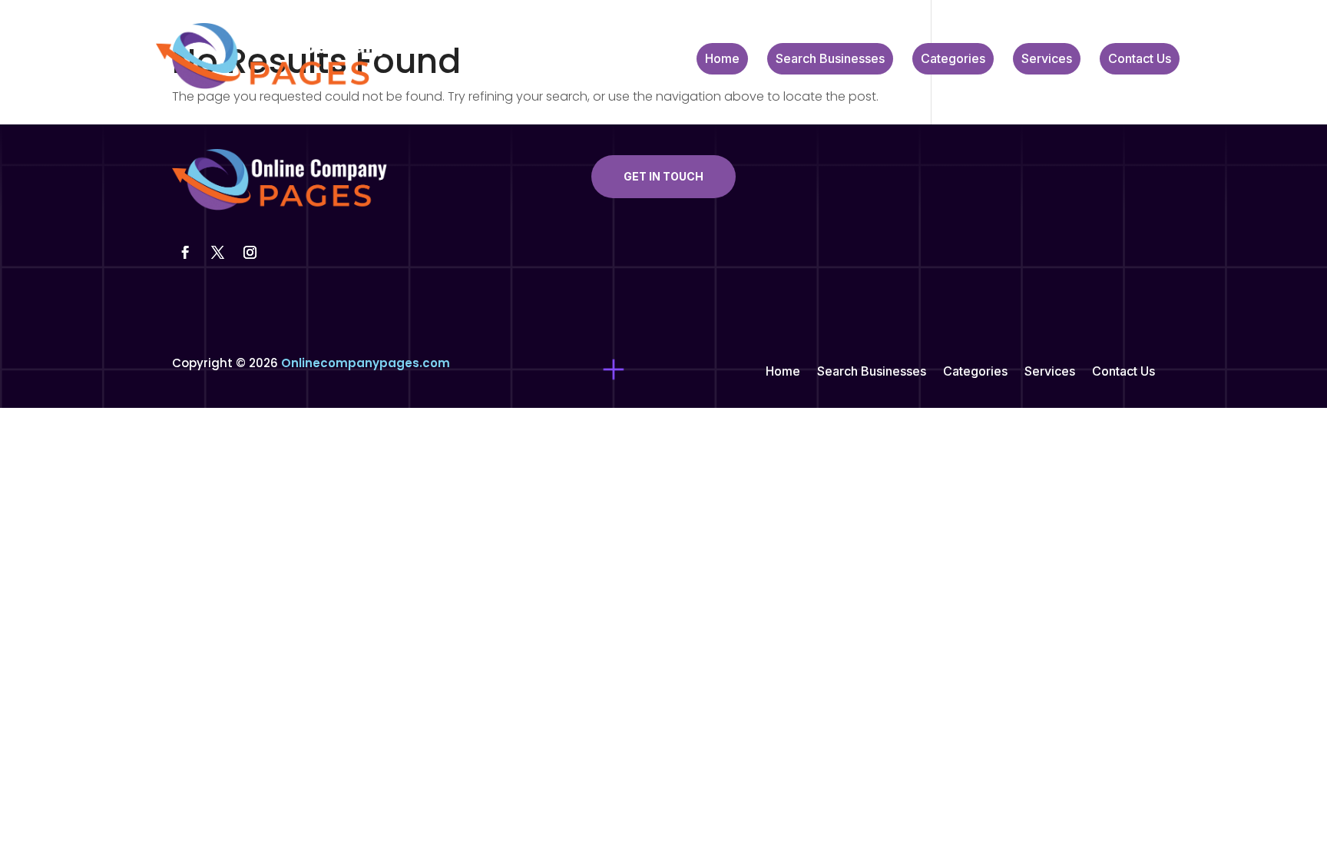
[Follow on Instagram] (250, 253)
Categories (953, 59)
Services (1046, 59)
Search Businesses (830, 59)
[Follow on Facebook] (185, 253)
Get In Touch (663, 176)
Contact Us (1139, 59)
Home (722, 59)
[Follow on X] (217, 253)
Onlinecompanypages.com (365, 363)
